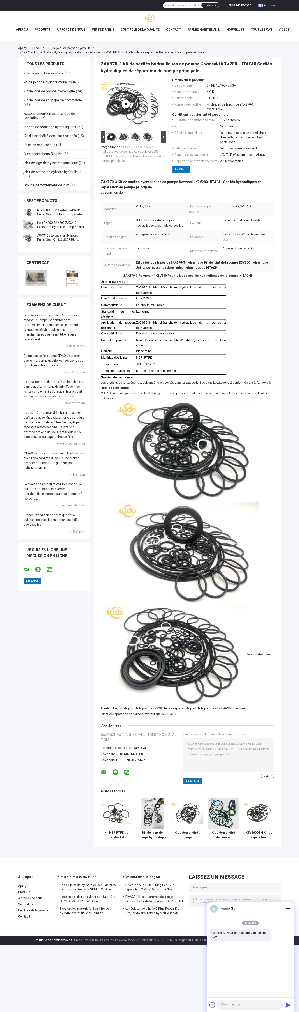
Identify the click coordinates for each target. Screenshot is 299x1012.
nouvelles (235, 29)
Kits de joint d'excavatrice (44, 73)
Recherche (210, 5)
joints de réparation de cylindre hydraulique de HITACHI (139, 714)
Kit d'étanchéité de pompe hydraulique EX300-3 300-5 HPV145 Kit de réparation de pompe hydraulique (223, 835)
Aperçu (22, 29)
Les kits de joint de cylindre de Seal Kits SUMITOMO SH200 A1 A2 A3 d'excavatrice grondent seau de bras (87, 899)
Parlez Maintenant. (240, 5)
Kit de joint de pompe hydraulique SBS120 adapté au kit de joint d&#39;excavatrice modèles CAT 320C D (152, 835)
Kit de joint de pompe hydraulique (71, 48)
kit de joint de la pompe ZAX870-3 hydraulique (214, 708)
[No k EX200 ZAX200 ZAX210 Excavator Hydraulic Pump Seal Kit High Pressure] (28, 225)
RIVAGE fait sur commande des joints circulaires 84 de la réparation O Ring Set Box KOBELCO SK (154, 899)
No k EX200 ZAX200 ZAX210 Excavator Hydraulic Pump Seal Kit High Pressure (61, 227)
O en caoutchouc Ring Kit (43, 154)
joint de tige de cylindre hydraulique (51, 163)
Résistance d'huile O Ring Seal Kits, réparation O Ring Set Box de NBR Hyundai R (150, 887)
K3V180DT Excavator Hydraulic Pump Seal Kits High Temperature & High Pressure (61, 214)
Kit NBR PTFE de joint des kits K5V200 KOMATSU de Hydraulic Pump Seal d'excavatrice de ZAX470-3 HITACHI (116, 835)
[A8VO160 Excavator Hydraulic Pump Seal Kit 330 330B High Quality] (28, 237)
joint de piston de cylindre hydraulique (52, 172)
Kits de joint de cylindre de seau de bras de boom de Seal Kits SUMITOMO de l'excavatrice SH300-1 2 (88, 887)
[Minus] (288, 908)
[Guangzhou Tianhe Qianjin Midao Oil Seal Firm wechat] (52, 569)
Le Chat (180, 169)
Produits (42, 29)
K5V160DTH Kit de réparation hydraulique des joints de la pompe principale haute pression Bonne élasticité (259, 835)
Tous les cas (261, 29)
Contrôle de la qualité (140, 29)
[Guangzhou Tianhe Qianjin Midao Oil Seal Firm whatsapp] (40, 569)
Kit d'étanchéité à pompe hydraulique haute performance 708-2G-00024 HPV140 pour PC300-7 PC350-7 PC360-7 (187, 835)
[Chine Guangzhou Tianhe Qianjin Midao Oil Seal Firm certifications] (36, 278)
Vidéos (284, 29)
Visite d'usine (103, 29)
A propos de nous (71, 29)
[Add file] (212, 1005)
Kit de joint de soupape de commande (53, 100)
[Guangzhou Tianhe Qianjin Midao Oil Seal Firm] (149, 19)
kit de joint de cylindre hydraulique (50, 82)
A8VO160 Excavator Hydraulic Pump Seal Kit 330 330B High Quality (58, 240)
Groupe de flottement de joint (47, 185)
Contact (173, 29)
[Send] (288, 1005)
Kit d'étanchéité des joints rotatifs (50, 136)
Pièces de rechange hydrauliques (49, 127)
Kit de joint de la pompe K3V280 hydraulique (150, 708)
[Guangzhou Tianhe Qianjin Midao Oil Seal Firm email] (29, 569)
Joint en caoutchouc (39, 145)
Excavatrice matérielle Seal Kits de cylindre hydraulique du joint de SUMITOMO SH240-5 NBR (84, 911)
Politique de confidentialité (53, 940)
